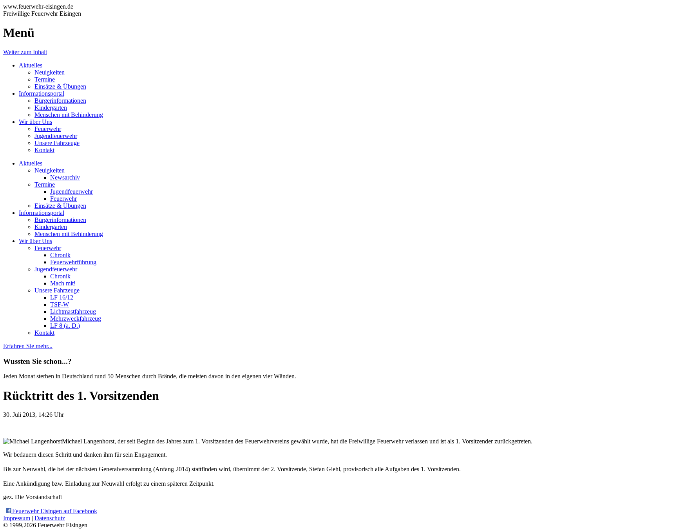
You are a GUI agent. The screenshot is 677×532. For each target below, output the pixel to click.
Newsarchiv (65, 177)
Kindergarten (50, 107)
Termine (44, 79)
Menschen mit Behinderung (68, 114)
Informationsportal (41, 93)
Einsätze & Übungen (60, 86)
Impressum (16, 518)
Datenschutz (49, 518)
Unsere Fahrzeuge (57, 143)
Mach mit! (63, 283)
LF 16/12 (61, 297)
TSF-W (59, 304)
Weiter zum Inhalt (25, 52)
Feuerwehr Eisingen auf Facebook (54, 511)
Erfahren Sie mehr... (27, 346)
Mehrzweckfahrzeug (75, 318)
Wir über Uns (35, 121)
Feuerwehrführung (73, 262)
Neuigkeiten (49, 72)
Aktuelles (30, 65)
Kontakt (44, 150)
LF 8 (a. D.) (65, 325)
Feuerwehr (47, 128)
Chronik (60, 255)
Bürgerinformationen (60, 100)
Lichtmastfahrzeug (73, 311)
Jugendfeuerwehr (55, 136)
